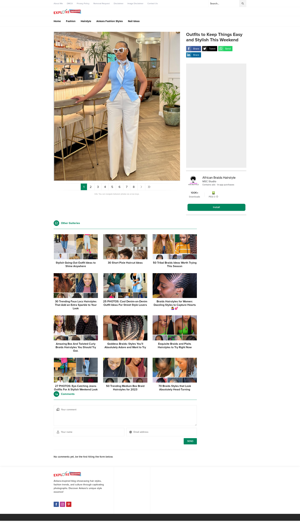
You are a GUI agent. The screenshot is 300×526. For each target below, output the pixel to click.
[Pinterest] (68, 504)
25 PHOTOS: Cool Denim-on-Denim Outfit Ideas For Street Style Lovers (125, 303)
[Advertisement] (216, 116)
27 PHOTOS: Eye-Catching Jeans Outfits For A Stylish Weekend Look (76, 387)
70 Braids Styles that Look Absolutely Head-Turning (175, 387)
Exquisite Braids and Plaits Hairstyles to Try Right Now (175, 345)
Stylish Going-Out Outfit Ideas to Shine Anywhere (76, 264)
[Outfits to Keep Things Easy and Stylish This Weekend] (117, 179)
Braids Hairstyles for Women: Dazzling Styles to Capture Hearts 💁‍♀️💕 (175, 305)
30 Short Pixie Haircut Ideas (125, 262)
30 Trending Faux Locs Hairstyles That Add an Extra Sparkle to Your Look (76, 305)
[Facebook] (56, 504)
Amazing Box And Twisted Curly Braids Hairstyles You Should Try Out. (76, 347)
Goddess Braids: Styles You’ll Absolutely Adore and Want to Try (125, 345)
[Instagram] (62, 504)
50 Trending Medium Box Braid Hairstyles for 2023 (125, 387)
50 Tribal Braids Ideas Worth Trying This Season (175, 264)
